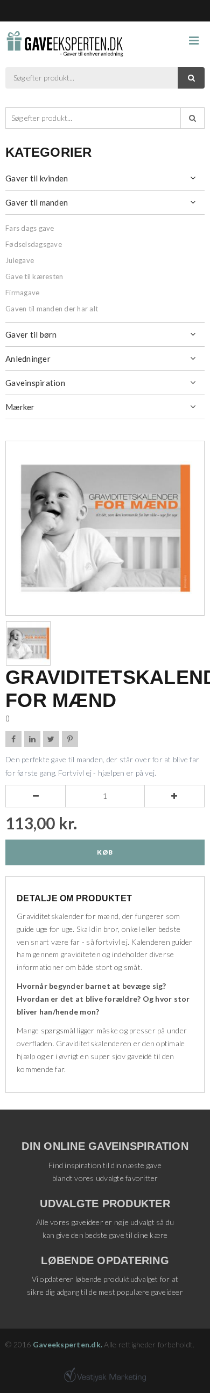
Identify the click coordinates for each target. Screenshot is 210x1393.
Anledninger (28, 358)
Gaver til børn (31, 334)
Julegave (19, 260)
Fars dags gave (29, 228)
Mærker (20, 407)
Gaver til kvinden (36, 178)
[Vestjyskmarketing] (105, 1374)
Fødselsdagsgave (33, 244)
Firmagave (22, 292)
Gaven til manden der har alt (51, 308)
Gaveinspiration (35, 383)
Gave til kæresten (34, 276)
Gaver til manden (36, 202)
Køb (105, 852)
